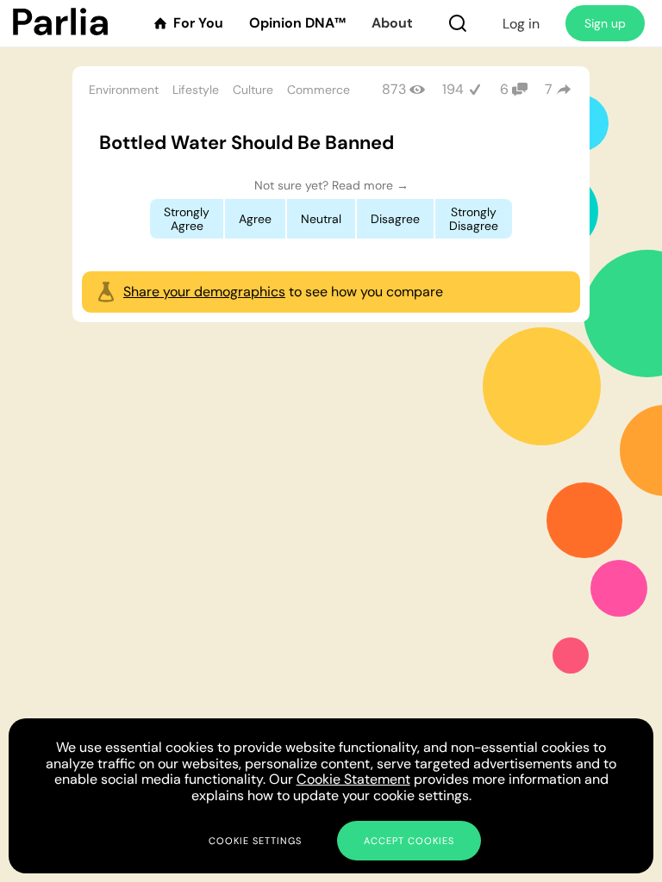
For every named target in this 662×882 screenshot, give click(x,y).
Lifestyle (195, 89)
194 (453, 89)
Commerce (318, 89)
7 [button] (549, 89)
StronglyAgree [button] (186, 218)
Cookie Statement (353, 779)
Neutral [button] (321, 219)
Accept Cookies (409, 841)
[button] (458, 23)
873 (394, 89)
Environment (124, 89)
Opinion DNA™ (297, 23)
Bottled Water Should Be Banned (246, 142)
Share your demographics (204, 292)
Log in (521, 24)
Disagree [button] (395, 219)
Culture (253, 89)
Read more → (370, 185)
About (392, 23)
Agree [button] (255, 219)
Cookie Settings (255, 841)
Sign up (605, 23)
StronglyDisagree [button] (473, 218)
